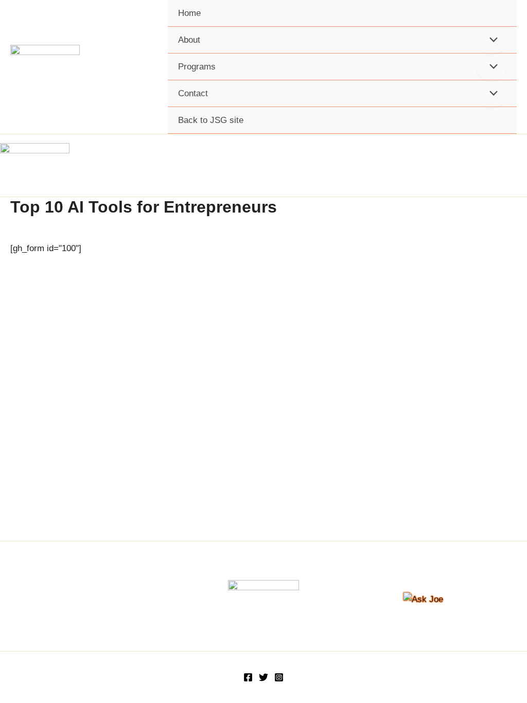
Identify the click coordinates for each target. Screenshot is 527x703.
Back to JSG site (210, 120)
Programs (197, 67)
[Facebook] (248, 677)
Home (189, 13)
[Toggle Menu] (491, 40)
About (189, 40)
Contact (193, 93)
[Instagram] (279, 677)
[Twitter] (263, 677)
